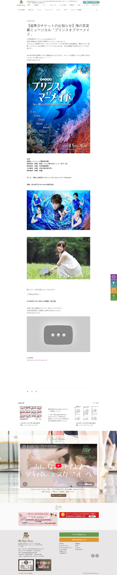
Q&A (77, 545)
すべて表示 (96, 403)
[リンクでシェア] (36, 391)
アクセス (78, 547)
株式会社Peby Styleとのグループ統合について (58, 410)
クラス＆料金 (63, 549)
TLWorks (30, 573)
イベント (39, 9)
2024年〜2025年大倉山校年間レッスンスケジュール (86, 424)
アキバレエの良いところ (66, 547)
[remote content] (58, 372)
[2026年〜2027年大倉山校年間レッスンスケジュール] (30, 413)
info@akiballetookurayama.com (29, 552)
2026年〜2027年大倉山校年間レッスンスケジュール (30, 424)
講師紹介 (78, 543)
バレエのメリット (64, 545)
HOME (61, 543)
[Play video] (58, 334)
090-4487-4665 (38, 554)
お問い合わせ (79, 549)
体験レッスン (63, 551)
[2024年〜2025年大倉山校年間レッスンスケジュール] (86, 413)
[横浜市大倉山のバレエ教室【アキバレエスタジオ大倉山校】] (93, 555)
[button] (96, 9)
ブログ (65, 9)
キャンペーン (49, 9)
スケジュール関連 (76, 9)
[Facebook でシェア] (27, 391)
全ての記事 (21, 9)
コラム (58, 9)
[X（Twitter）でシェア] (32, 391)
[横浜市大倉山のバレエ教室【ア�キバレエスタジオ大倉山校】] (97, 555)
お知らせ (30, 9)
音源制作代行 (63, 553)
